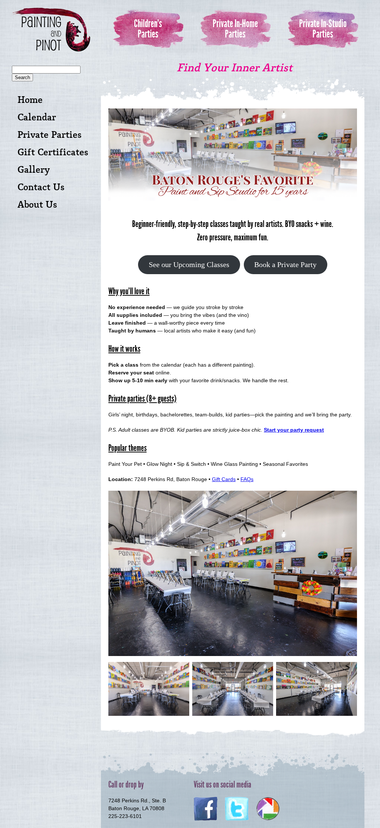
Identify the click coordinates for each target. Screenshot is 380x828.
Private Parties (49, 135)
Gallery (33, 170)
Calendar (36, 117)
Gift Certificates (52, 152)
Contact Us (41, 187)
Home (30, 100)
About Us (37, 205)
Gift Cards (224, 479)
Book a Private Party (285, 264)
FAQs (246, 479)
